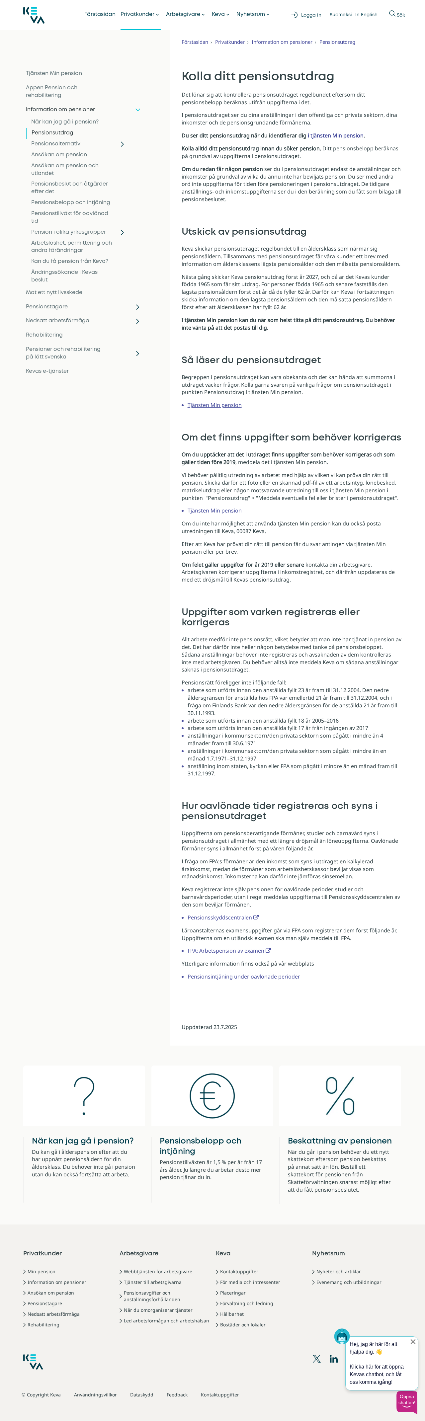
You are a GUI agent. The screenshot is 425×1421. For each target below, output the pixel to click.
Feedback (177, 1394)
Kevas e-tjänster (47, 371)
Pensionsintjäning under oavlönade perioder (244, 976)
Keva (218, 14)
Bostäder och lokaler (243, 1324)
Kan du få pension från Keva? (69, 261)
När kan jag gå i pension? (65, 121)
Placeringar (233, 1293)
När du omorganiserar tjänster (158, 1310)
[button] (406, 1402)
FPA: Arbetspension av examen (226, 950)
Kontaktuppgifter (239, 1271)
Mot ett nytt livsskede (54, 292)
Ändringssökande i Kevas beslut (64, 276)
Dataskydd (141, 1394)
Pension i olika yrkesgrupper (68, 232)
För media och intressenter (250, 1282)
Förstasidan (100, 14)
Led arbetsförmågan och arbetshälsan (166, 1320)
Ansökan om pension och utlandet (65, 169)
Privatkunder (137, 14)
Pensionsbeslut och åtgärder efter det (69, 188)
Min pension (41, 1271)
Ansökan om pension (59, 154)
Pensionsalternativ (55, 143)
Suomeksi (341, 15)
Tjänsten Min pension (54, 73)
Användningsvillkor (95, 1394)
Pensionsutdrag (52, 132)
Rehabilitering (44, 335)
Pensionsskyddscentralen (220, 917)
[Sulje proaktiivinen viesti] (413, 1342)
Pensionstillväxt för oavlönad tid (69, 217)
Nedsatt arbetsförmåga (57, 320)
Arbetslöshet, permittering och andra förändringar (71, 247)
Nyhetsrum (250, 14)
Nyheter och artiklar (338, 1271)
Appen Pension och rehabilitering (51, 91)
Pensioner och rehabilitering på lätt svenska (63, 353)
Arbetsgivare (183, 14)
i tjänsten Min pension (336, 135)
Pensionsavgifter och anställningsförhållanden (152, 1296)
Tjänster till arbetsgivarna (153, 1282)
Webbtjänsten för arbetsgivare (158, 1271)
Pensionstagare (47, 306)
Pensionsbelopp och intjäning (70, 202)
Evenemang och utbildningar (349, 1282)
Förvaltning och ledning (246, 1303)
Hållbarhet (232, 1314)
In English (366, 15)
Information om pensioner (60, 109)
